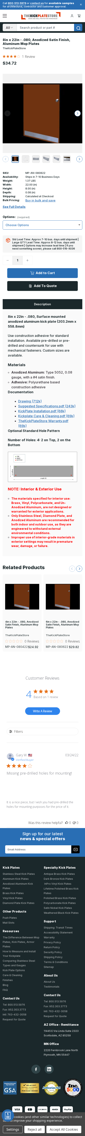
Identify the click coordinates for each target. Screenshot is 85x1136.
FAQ (5, 989)
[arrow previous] (5, 159)
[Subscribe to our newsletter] (75, 849)
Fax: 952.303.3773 (14, 1009)
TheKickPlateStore (14, 48)
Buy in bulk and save (40, 200)
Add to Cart (45, 273)
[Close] (80, 4)
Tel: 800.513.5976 (14, 1004)
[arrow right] (77, 113)
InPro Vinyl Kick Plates (57, 883)
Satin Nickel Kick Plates (58, 907)
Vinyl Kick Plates (13, 898)
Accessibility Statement (58, 932)
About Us (49, 981)
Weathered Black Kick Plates (61, 912)
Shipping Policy (53, 957)
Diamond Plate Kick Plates (18, 903)
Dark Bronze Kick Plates (58, 878)
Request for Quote (14, 1019)
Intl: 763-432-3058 (14, 1014)
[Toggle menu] (5, 15)
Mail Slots (8, 922)
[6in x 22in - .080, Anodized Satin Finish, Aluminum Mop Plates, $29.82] (63, 596)
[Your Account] (72, 16)
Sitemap (49, 967)
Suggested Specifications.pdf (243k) (47, 406)
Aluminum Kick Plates (16, 878)
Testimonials (51, 986)
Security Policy (53, 952)
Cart (79, 16)
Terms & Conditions (56, 962)
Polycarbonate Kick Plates (60, 903)
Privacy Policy (52, 942)
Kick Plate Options (14, 970)
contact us (37, 3)
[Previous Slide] (72, 569)
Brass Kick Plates (13, 893)
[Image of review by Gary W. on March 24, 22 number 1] (15, 787)
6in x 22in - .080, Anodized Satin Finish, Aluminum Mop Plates (62, 624)
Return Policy (52, 947)
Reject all (34, 1129)
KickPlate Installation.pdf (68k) (42, 411)
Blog (5, 985)
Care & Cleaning (12, 975)
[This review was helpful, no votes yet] (66, 822)
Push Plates (10, 917)
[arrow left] (7, 113)
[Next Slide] (79, 569)
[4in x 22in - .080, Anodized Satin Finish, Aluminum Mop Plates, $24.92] (22, 596)
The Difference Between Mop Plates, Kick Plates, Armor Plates (21, 942)
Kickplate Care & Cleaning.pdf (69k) (46, 416)
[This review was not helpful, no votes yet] (74, 822)
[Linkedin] (49, 1069)
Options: (16, 217)
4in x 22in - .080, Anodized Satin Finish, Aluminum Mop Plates (22, 624)
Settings (12, 1129)
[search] (78, 27)
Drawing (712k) (30, 401)
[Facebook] (36, 1069)
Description (42, 304)
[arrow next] (79, 159)
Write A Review (42, 711)
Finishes (8, 980)
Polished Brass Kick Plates (60, 898)
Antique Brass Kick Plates (59, 873)
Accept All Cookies (64, 1129)
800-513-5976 (17, 3)
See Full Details (14, 207)
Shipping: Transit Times (58, 927)
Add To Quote (45, 286)
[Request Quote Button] (8, 1115)
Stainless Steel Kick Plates (19, 873)
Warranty (49, 937)
